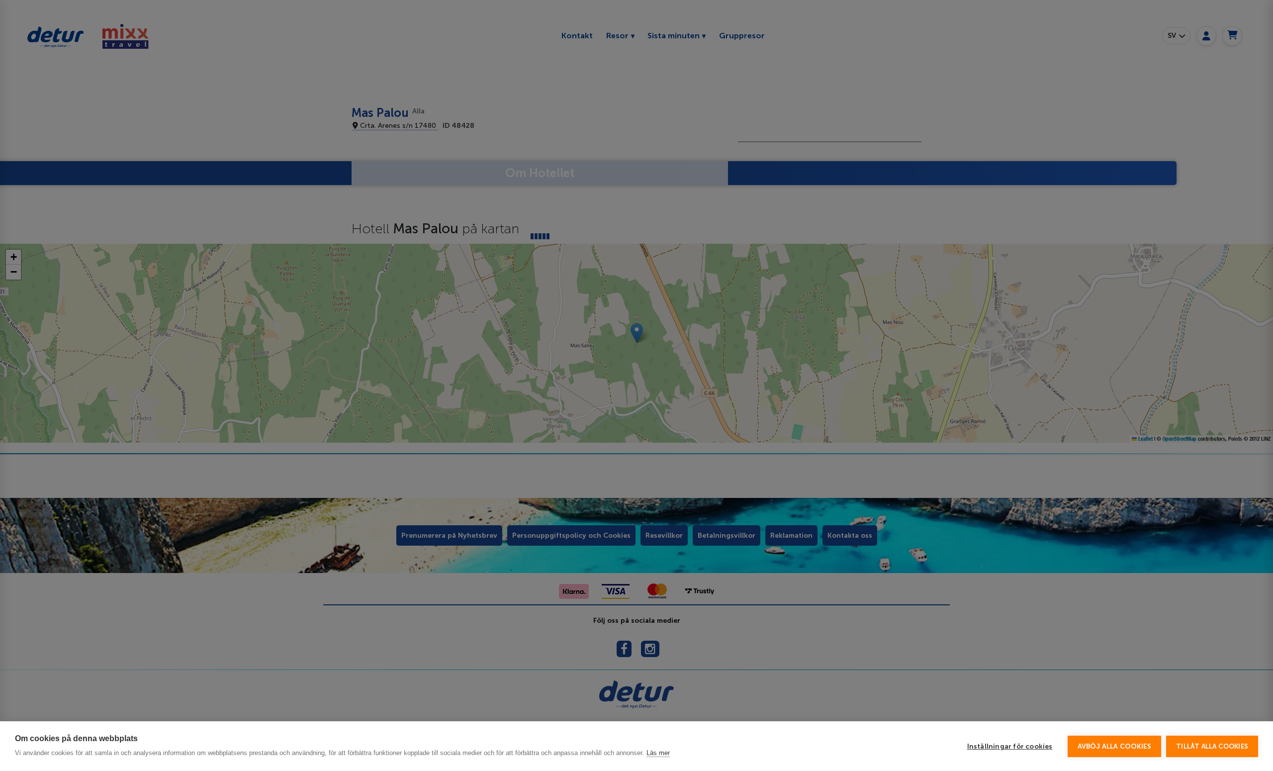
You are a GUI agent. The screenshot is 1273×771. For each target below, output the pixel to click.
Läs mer (658, 753)
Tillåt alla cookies (1212, 746)
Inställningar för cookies (1010, 746)
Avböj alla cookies (1115, 746)
